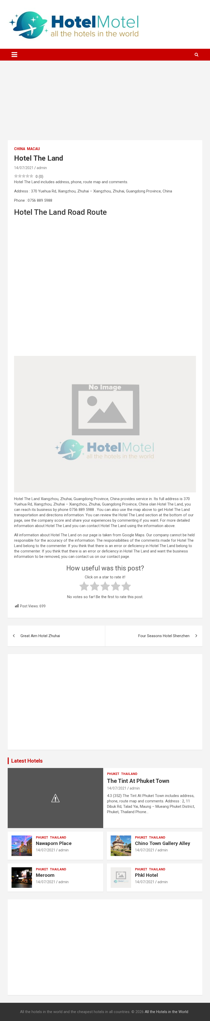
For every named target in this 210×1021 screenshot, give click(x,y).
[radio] (84, 586)
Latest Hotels (27, 761)
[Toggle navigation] (14, 55)
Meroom (45, 875)
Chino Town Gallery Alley (162, 843)
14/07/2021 (24, 168)
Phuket (113, 774)
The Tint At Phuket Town (138, 781)
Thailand (129, 774)
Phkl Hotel (146, 875)
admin (42, 168)
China (19, 149)
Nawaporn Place (54, 843)
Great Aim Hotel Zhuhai (40, 636)
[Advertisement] (105, 104)
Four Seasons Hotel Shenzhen (164, 636)
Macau (33, 149)
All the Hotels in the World (166, 1011)
